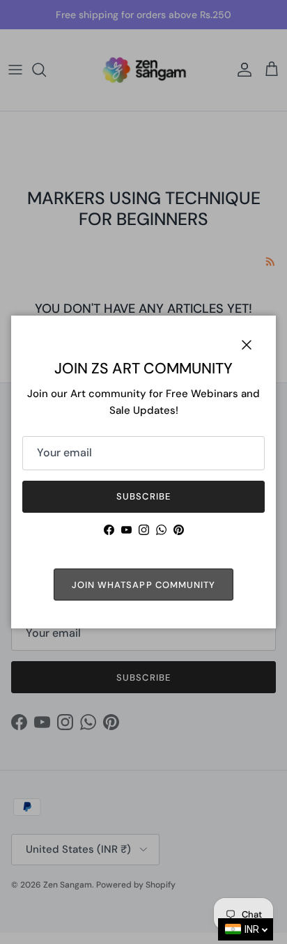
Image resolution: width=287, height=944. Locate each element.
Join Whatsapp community (143, 585)
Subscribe (143, 496)
